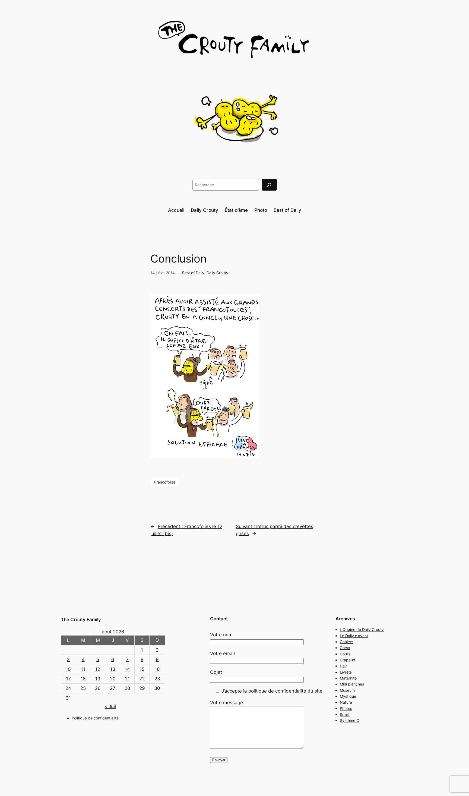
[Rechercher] (269, 185)
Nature (346, 702)
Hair (343, 666)
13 (112, 669)
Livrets (346, 672)
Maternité (348, 678)
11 (83, 669)
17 (68, 678)
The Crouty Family (81, 619)
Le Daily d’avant (354, 635)
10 (68, 669)
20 (113, 678)
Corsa (345, 647)
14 (127, 669)
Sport (345, 714)
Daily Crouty (217, 272)
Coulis (345, 654)
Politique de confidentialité (95, 718)
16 (157, 669)
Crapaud (347, 660)
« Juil (110, 706)
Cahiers (346, 641)
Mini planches (352, 684)
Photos (346, 708)
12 (97, 669)
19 (97, 678)
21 (127, 678)
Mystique (348, 696)
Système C (349, 720)
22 (142, 678)
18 (83, 678)
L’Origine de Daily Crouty (362, 629)
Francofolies (165, 482)
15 (142, 669)
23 (157, 678)
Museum (347, 690)
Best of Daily (193, 272)
